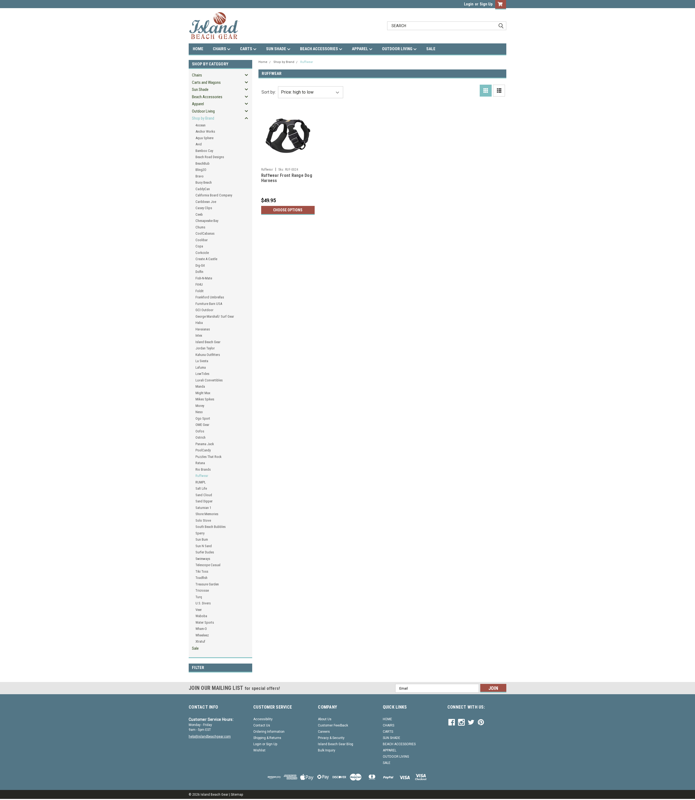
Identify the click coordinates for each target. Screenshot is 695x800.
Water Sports (204, 622)
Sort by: (268, 92)
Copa (199, 246)
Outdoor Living (203, 111)
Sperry (199, 533)
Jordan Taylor (205, 348)
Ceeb (199, 214)
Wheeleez (202, 635)
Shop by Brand (203, 118)
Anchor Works (205, 131)
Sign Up (486, 4)
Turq (198, 597)
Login (468, 4)
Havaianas (202, 329)
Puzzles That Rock (208, 457)
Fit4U (199, 284)
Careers (324, 732)
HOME (198, 48)
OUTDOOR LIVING (397, 48)
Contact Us (261, 725)
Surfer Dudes (204, 552)
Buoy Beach (203, 182)
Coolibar (201, 240)
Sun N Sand (203, 546)
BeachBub (202, 163)
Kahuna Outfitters (207, 355)
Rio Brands (203, 469)
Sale (195, 648)
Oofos (199, 431)
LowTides (202, 374)
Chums (200, 227)
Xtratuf (200, 641)
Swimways (202, 559)
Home (262, 62)
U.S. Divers (203, 603)
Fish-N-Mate (203, 278)
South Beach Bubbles (210, 527)
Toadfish (201, 578)
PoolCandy (203, 450)
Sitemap (237, 794)
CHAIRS (220, 48)
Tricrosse (202, 590)
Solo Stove (203, 520)
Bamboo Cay (204, 151)
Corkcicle (202, 253)
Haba (199, 323)
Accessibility (263, 719)
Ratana (200, 463)
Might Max (202, 393)
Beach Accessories (207, 96)
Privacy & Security (331, 738)
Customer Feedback (333, 725)
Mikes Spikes (204, 399)
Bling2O (200, 170)
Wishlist (259, 750)
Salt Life (201, 488)
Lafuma (200, 367)
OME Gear (202, 425)
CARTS (246, 48)
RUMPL (200, 482)
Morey (199, 406)
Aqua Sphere (204, 138)
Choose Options (287, 210)
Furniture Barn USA (208, 304)
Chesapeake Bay (206, 221)
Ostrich (200, 437)
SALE (430, 48)
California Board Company (213, 195)
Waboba (201, 616)
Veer (198, 610)
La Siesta (201, 361)
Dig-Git (200, 265)
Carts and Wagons (206, 82)
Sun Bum (201, 539)
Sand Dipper (204, 501)
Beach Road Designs (209, 157)
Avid (198, 144)
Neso (199, 412)
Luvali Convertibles (209, 380)
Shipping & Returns (267, 738)
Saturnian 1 (203, 508)
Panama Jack (204, 444)
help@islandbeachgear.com (210, 736)
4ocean (200, 125)
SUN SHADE (276, 48)
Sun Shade (200, 89)
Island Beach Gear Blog (335, 744)
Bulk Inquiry (326, 750)
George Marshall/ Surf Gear (214, 316)
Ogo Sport (202, 418)
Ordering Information (269, 732)
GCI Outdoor (204, 310)
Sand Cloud (203, 495)
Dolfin (199, 272)
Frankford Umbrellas (209, 297)
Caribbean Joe (205, 202)
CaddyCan (202, 189)
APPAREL (360, 48)
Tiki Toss (201, 571)
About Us (324, 719)
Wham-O (201, 629)
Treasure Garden (207, 584)
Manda (200, 386)
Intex (198, 335)
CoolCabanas (204, 233)
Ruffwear (201, 476)
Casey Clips (203, 208)
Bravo (199, 176)
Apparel (198, 103)
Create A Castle (206, 259)
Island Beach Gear (207, 342)
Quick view (288, 161)
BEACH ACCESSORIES (319, 48)
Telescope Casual (207, 565)
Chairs (197, 75)
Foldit (199, 291)
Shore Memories (206, 514)
